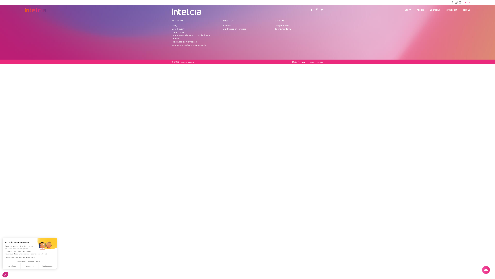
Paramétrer (29, 266)
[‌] (452, 2)
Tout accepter (47, 266)
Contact (227, 25)
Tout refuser (11, 266)
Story (408, 10)
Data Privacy (178, 29)
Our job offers (282, 25)
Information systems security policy (189, 45)
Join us (466, 10)
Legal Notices (178, 32)
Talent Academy (283, 29)
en (467, 2)
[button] (5, 275)
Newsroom (451, 10)
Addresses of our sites (234, 29)
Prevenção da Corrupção (184, 42)
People (420, 10)
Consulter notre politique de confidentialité (20, 257)
